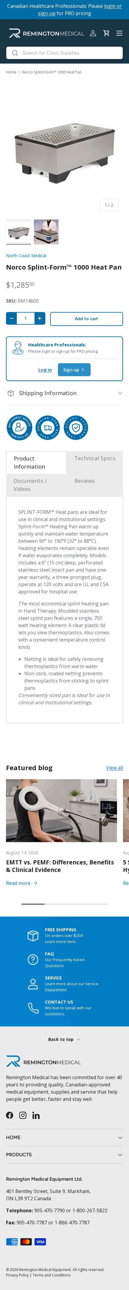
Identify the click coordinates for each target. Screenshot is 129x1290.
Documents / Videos (30, 484)
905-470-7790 (49, 1210)
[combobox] (64, 53)
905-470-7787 (31, 1222)
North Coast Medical (26, 255)
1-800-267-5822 (89, 1210)
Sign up (71, 370)
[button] (106, 33)
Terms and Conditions (51, 1275)
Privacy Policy (17, 1275)
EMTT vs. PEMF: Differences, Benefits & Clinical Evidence (60, 866)
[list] (64, 149)
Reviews (84, 480)
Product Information (29, 462)
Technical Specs (95, 458)
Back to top (61, 1039)
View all (114, 767)
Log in (45, 370)
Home (11, 72)
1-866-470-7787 (72, 1222)
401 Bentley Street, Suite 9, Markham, (48, 1191)
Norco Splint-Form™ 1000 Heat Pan (52, 72)
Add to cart (86, 318)
